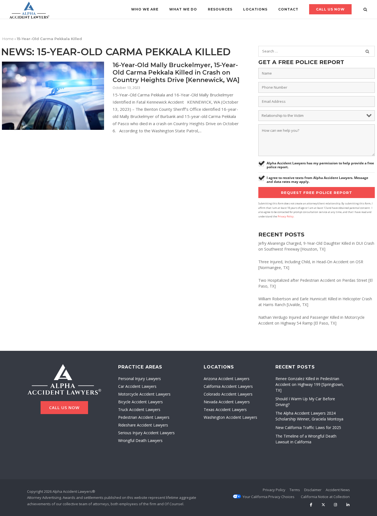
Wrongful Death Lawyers (140, 440)
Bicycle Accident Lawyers (140, 401)
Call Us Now (330, 9)
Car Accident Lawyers (137, 386)
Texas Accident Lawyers (225, 409)
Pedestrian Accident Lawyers (143, 417)
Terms (295, 489)
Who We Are (144, 9)
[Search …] (367, 51)
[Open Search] (365, 9)
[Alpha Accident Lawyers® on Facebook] (310, 505)
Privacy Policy (286, 216)
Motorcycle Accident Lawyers (144, 394)
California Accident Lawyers (228, 386)
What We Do (183, 9)
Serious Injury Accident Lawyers (146, 432)
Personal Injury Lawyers (139, 378)
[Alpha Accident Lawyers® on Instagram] (335, 505)
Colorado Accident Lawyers (228, 394)
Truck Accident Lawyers (139, 409)
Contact (288, 9)
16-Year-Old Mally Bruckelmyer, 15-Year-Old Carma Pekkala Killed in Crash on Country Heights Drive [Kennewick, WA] (176, 72)
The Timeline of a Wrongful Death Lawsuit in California (305, 438)
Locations (255, 9)
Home (8, 38)
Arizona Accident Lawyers (226, 378)
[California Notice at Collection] (325, 496)
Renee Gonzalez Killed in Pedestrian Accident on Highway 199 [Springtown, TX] (309, 384)
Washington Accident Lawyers (230, 417)
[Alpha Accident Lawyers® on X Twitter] (323, 505)
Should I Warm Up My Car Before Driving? (305, 401)
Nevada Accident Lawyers (227, 401)
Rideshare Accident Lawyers (143, 425)
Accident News (338, 489)
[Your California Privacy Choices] (268, 496)
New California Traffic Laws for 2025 (308, 427)
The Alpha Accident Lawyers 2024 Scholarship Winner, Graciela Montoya (309, 416)
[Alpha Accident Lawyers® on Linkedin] (347, 505)
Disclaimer (313, 489)
